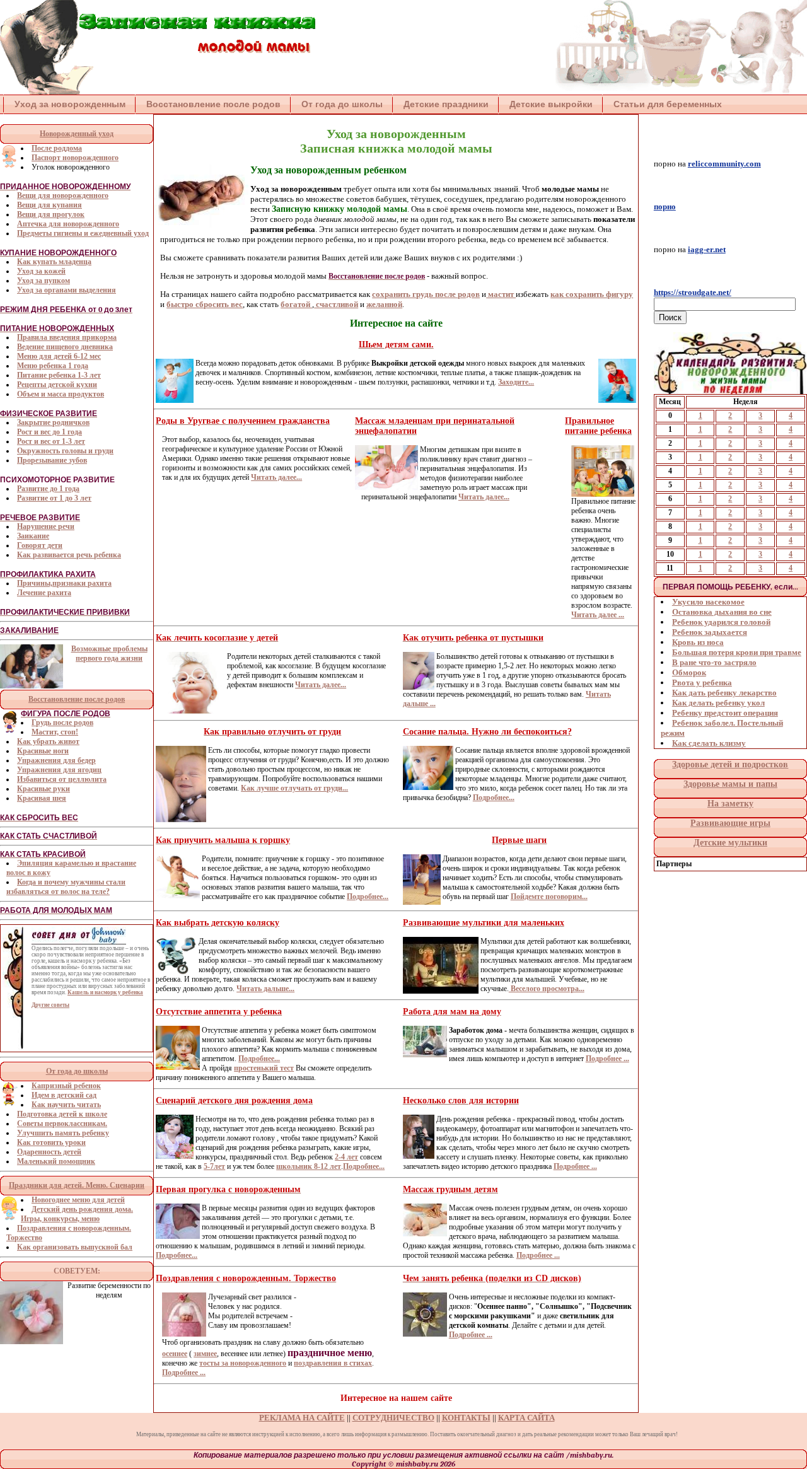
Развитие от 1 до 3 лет (54, 498)
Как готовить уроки (51, 1142)
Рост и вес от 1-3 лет (51, 441)
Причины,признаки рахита (64, 583)
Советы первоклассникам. (62, 1123)
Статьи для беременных (667, 104)
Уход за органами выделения (66, 290)
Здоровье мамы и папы (730, 784)
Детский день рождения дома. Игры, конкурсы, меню (77, 1214)
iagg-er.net (707, 249)
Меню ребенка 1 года (52, 365)
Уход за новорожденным (70, 104)
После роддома (57, 148)
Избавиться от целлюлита (62, 779)
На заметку (730, 803)
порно (665, 206)
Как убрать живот (48, 741)
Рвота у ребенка (702, 682)
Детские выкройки (551, 104)
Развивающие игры (730, 823)
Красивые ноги (43, 750)
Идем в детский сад (64, 1095)
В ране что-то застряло (714, 662)
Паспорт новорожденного (75, 157)
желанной (384, 304)
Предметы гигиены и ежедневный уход (83, 233)
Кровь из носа (698, 642)
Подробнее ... (607, 1058)
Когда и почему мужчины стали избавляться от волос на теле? (65, 887)
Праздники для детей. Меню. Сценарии (76, 1185)
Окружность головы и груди (65, 450)
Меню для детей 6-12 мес (59, 356)
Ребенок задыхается (709, 632)
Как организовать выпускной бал (74, 1247)
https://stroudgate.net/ (692, 292)
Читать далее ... (597, 614)
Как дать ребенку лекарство (724, 692)
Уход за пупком (43, 280)
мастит (501, 294)
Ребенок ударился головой (721, 622)
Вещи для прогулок (50, 214)
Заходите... (516, 382)
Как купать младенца (54, 261)
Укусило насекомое (708, 602)
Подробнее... (493, 797)
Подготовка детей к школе (62, 1114)
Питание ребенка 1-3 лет (59, 375)
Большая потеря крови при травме (736, 652)
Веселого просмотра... (546, 988)
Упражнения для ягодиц (59, 769)
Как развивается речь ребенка (69, 554)
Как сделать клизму (709, 743)
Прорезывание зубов (52, 460)
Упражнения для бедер (56, 760)
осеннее (174, 1353)
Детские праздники (446, 104)
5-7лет (214, 1166)
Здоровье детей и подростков (730, 764)
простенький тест (264, 1068)
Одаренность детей (49, 1151)
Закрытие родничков (53, 422)
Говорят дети (39, 545)
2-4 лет (346, 1157)
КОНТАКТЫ (466, 1417)
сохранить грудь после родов (426, 294)
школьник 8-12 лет (308, 1166)
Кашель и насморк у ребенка (105, 992)
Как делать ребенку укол (718, 702)
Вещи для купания (49, 204)
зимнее (205, 1353)
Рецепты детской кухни (57, 384)
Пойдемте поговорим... (549, 896)
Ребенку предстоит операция (725, 712)
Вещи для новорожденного (62, 195)
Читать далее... (276, 477)
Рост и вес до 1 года (49, 431)
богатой (296, 304)
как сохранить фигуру (591, 294)
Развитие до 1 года (48, 488)
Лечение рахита (44, 592)
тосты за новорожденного (242, 1363)
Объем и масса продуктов (60, 394)
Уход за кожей (41, 271)
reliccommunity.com (724, 163)
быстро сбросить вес (204, 304)
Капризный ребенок (66, 1085)
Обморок (689, 672)
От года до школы (342, 104)
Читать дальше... (265, 988)
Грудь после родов (62, 722)
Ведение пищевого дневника (65, 346)
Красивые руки (43, 788)
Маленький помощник (56, 1161)
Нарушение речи (45, 526)
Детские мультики (730, 842)
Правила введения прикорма (67, 337)
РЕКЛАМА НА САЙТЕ (302, 1417)
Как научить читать (66, 1104)
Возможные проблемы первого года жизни (109, 653)
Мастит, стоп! (55, 732)
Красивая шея (41, 798)
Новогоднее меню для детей (78, 1199)
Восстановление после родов (213, 104)
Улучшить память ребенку (63, 1133)
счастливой (336, 304)
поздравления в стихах (333, 1363)
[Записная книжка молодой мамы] (157, 91)
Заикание (33, 535)
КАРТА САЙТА (526, 1417)
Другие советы (50, 1005)
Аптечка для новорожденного (68, 223)
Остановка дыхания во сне (722, 612)
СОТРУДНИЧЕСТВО (393, 1417)
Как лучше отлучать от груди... (294, 788)
